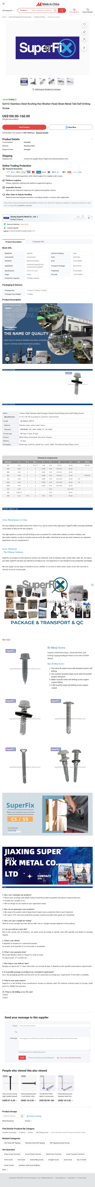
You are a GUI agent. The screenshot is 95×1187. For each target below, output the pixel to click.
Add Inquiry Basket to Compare (47, 89)
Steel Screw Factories (53, 1154)
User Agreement (60, 1178)
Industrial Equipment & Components (20, 17)
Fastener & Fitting (39, 17)
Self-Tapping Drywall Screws (60, 1143)
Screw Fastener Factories (75, 1154)
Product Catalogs (34, 1116)
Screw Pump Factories (33, 1154)
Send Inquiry (24, 127)
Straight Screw (53, 1160)
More (4, 1169)
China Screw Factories (12, 1154)
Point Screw (8, 1160)
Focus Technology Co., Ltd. (32, 1178)
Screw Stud (68, 1160)
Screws (27, 1121)
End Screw (21, 1160)
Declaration (71, 1178)
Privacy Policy (82, 1178)
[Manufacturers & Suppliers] (47, 4)
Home (4, 17)
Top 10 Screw (81, 1160)
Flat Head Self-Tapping (12, 1143)
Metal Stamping (8, 1121)
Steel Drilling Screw (36, 1160)
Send (22, 1058)
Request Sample (42, 133)
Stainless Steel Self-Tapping (35, 1143)
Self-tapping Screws (54, 17)
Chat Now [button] (72, 127)
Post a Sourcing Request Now (69, 1058)
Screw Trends (9, 1165)
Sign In (5, 231)
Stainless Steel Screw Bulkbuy (29, 1165)
